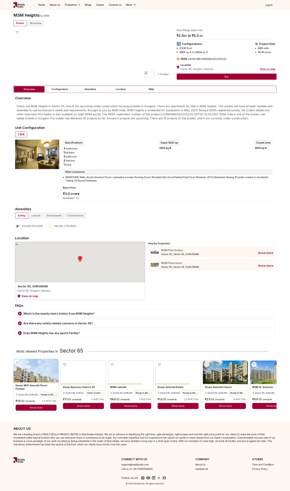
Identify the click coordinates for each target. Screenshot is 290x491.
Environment (54, 215)
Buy (227, 76)
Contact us (115, 4)
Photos (20, 23)
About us (55, 4)
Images (163, 74)
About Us (200, 464)
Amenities (90, 89)
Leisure (36, 215)
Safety (22, 215)
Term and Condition (263, 464)
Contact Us (201, 468)
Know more (265, 253)
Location (121, 89)
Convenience (75, 215)
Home (41, 4)
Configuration (60, 89)
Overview (29, 89)
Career (100, 4)
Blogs (88, 4)
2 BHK (21, 134)
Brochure (35, 23)
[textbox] (145, 112)
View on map (267, 69)
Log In (269, 5)
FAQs (151, 89)
